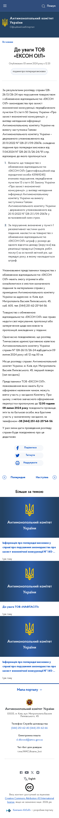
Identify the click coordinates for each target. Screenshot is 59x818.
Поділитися (30, 448)
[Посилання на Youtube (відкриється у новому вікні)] (27, 772)
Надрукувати (30, 463)
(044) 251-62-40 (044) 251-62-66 (29, 728)
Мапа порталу (27, 690)
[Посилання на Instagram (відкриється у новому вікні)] (38, 772)
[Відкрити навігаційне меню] (5, 5)
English (32, 779)
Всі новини (7, 42)
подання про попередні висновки (29, 71)
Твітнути (30, 455)
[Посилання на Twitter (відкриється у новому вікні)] (32, 772)
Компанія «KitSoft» (22, 810)
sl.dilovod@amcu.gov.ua (29, 740)
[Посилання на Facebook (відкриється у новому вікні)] (21, 772)
